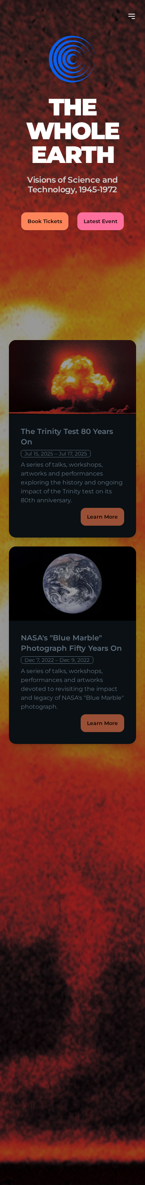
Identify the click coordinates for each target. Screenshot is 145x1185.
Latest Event (100, 221)
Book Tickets (45, 221)
